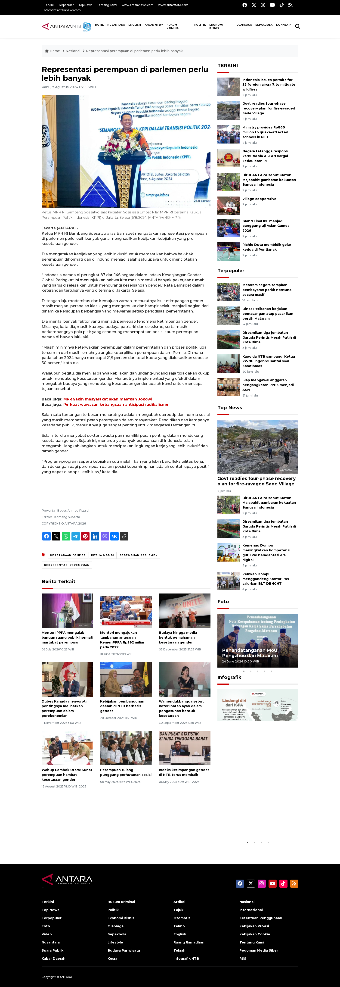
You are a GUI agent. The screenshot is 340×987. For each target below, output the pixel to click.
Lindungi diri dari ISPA (248, 828)
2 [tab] (251, 671)
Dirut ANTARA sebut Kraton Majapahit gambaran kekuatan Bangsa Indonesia (269, 180)
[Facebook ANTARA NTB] (244, 5)
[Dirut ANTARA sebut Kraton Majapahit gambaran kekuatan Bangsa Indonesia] (228, 181)
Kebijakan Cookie (254, 934)
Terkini (49, 5)
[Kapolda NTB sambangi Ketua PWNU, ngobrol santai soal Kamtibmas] (228, 363)
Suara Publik (52, 950)
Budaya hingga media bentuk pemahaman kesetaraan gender (178, 637)
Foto (223, 601)
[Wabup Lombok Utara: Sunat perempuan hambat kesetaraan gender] (67, 748)
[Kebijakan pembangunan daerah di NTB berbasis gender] (126, 679)
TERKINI (227, 65)
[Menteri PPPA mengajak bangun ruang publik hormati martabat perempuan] (67, 610)
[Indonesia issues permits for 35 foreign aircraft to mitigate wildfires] (228, 86)
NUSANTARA (116, 24)
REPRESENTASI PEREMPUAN (67, 565)
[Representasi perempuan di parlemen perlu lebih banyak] (257, 446)
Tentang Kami (107, 5)
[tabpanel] (257, 641)
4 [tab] (265, 671)
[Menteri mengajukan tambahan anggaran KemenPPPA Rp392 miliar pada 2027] (126, 610)
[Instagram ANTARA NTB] (263, 5)
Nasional (73, 51)
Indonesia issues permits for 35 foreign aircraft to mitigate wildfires (268, 85)
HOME (99, 24)
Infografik (229, 677)
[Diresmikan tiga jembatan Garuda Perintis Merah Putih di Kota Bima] (228, 339)
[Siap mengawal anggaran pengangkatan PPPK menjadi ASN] (228, 387)
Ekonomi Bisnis (216, 26)
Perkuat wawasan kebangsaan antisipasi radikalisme (115, 404)
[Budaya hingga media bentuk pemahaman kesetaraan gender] (184, 610)
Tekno (179, 926)
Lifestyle (115, 942)
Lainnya (282, 24)
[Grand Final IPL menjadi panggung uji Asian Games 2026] (228, 227)
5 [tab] (271, 671)
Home (55, 51)
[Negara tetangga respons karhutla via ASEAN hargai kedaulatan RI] (228, 158)
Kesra (112, 958)
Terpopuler (66, 5)
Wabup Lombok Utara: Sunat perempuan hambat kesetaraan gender (67, 775)
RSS (242, 958)
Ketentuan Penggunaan (260, 918)
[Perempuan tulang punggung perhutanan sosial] (126, 748)
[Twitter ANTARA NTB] (254, 5)
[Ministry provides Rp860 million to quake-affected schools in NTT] (228, 134)
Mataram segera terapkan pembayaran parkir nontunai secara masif (267, 290)
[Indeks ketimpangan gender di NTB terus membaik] (184, 748)
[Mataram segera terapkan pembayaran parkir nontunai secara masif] (228, 292)
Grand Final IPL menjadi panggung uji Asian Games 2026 (265, 226)
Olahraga (244, 24)
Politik (200, 24)
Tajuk (178, 910)
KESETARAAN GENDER (68, 555)
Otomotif (181, 918)
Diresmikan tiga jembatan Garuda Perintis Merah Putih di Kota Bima (269, 337)
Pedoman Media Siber (258, 950)
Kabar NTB (153, 24)
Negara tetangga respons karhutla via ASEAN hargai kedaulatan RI (265, 156)
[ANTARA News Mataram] (67, 26)
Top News (85, 5)
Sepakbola (263, 24)
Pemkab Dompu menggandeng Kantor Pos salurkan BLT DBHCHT (265, 579)
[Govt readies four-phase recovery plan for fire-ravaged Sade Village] (228, 110)
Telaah (179, 950)
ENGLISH (134, 24)
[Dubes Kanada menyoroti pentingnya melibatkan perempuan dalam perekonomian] (67, 679)
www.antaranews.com (138, 5)
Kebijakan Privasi (254, 926)
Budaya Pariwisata (124, 950)
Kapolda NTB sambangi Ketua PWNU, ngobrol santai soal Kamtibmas (268, 361)
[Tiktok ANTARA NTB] (282, 5)
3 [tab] (258, 671)
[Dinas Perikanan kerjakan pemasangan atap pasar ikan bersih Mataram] (228, 315)
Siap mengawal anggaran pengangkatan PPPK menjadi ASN (268, 385)
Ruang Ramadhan (188, 942)
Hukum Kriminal (173, 26)
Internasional (251, 910)
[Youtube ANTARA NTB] (272, 5)
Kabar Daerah (53, 958)
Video (47, 934)
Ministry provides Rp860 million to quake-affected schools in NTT (265, 132)
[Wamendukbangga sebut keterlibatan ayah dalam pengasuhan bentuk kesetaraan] (184, 679)
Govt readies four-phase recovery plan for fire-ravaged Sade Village (268, 108)
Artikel (179, 902)
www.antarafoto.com (173, 5)
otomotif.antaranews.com (62, 10)
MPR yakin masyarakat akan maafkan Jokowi (107, 399)
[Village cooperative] (228, 205)
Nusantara (51, 942)
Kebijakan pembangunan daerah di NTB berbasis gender (122, 706)
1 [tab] (244, 671)
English (179, 934)
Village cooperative (259, 199)
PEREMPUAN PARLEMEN (139, 555)
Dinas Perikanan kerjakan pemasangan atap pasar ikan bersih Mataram (267, 314)
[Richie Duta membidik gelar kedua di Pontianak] (228, 251)
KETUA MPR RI (102, 555)
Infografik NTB (186, 958)
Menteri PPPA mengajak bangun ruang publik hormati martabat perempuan (67, 637)
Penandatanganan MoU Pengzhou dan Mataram (250, 652)
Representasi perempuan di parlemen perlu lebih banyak (134, 51)
